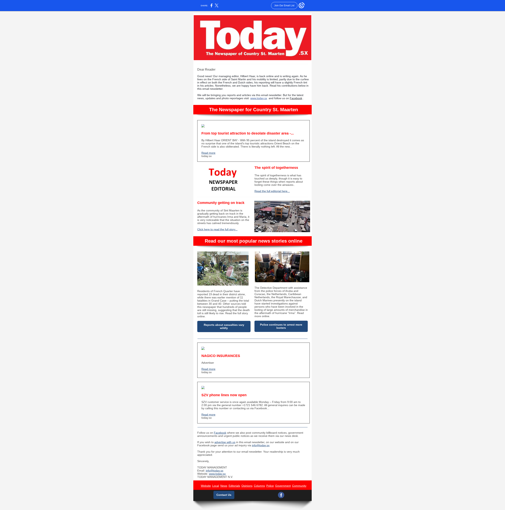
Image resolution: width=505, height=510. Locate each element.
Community (299, 485)
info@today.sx (260, 445)
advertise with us (224, 442)
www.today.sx (258, 98)
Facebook (296, 98)
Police (270, 485)
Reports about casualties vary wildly (224, 326)
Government (283, 485)
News (223, 485)
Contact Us (223, 494)
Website (206, 485)
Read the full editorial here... (272, 191)
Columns (259, 485)
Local (215, 485)
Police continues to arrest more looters (281, 326)
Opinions (246, 485)
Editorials (234, 485)
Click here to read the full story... (217, 229)
